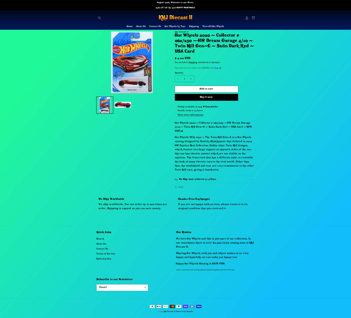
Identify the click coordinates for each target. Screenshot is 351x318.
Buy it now (206, 97)
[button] (99, 18)
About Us (101, 244)
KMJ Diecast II (169, 312)
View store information (190, 115)
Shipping (193, 63)
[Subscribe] (145, 287)
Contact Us (102, 249)
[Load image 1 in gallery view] (104, 105)
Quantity (179, 73)
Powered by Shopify (184, 312)
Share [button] (180, 187)
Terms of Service (105, 254)
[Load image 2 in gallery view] (122, 105)
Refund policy (103, 259)
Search (100, 239)
